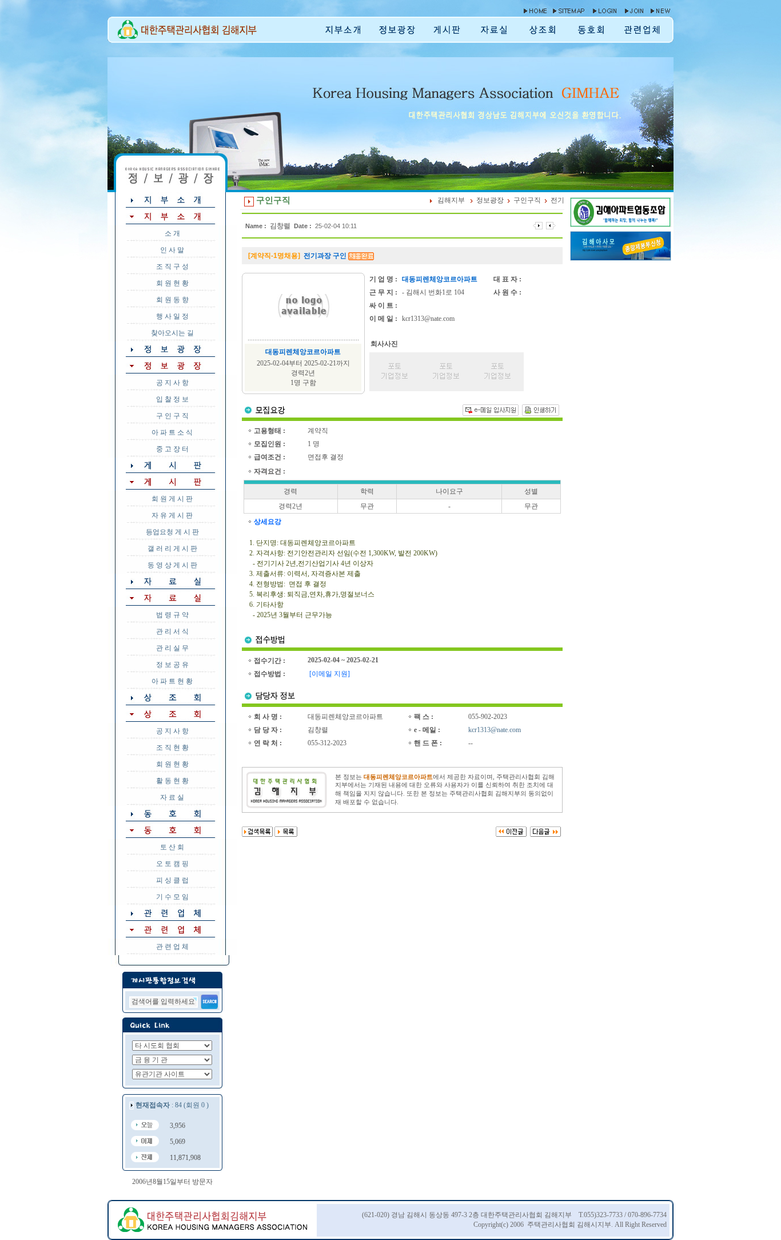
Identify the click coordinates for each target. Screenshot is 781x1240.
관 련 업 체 (172, 947)
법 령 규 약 (172, 615)
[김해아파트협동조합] (621, 224)
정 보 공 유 (172, 665)
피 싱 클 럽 (172, 880)
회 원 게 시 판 (172, 499)
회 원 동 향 (172, 300)
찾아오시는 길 (172, 333)
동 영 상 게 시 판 (172, 565)
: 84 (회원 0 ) (172, 1105)
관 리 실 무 (172, 648)
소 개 (172, 233)
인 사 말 (172, 250)
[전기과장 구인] (538, 225)
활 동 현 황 (172, 781)
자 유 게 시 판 (172, 515)
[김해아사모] (621, 258)
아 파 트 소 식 (172, 432)
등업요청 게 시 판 (172, 532)
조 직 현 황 (172, 748)
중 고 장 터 (172, 449)
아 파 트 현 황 (172, 681)
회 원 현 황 (172, 283)
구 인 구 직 (172, 416)
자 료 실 (172, 797)
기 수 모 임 (172, 897)
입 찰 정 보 (172, 399)
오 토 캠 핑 (172, 864)
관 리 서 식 (172, 631)
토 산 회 (172, 847)
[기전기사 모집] (551, 225)
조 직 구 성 (172, 267)
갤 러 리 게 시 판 (172, 549)
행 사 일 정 (172, 316)
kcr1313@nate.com (494, 730)
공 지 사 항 (172, 383)
